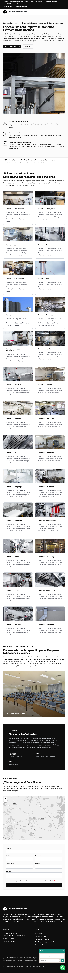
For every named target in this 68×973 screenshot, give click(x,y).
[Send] (62, 960)
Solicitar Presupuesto (11, 46)
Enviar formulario (34, 885)
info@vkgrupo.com (9, 941)
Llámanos (27, 46)
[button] (34, 818)
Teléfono (38, 855)
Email (8, 855)
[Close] (63, 951)
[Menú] (64, 12)
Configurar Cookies (41, 945)
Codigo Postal (10, 863)
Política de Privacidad (26, 881)
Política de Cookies (41, 936)
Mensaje (9, 871)
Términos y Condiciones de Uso (45, 881)
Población (38, 863)
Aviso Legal (38, 933)
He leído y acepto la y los (31, 881)
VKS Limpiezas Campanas (17, 12)
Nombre (9, 848)
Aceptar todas (7, 6)
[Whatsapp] (62, 967)
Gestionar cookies (21, 6)
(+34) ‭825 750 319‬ (9, 938)
